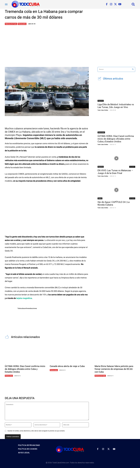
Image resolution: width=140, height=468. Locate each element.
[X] (115, 4)
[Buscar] (132, 69)
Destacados (22, 24)
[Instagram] (111, 4)
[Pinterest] (40, 114)
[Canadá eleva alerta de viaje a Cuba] (70, 353)
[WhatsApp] (47, 114)
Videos (100, 198)
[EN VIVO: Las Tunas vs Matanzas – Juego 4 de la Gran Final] (116, 158)
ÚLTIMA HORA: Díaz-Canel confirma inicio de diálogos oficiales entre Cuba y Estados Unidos (116, 139)
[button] (133, 4)
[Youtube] (119, 4)
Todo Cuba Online (103, 110)
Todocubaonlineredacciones (27, 308)
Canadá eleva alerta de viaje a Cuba (67, 366)
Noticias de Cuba (11, 24)
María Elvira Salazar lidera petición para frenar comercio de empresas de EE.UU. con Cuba (114, 369)
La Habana (24, 131)
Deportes (100, 101)
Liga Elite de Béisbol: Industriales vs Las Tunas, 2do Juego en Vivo (116, 105)
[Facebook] (106, 4)
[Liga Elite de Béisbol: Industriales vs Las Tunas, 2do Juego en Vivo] (116, 92)
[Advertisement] (70, 46)
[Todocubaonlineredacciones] (10, 312)
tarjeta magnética (24, 298)
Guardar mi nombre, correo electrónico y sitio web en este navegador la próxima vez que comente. (36, 431)
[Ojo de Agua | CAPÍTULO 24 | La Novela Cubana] (116, 190)
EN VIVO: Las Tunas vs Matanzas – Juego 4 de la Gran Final (115, 171)
